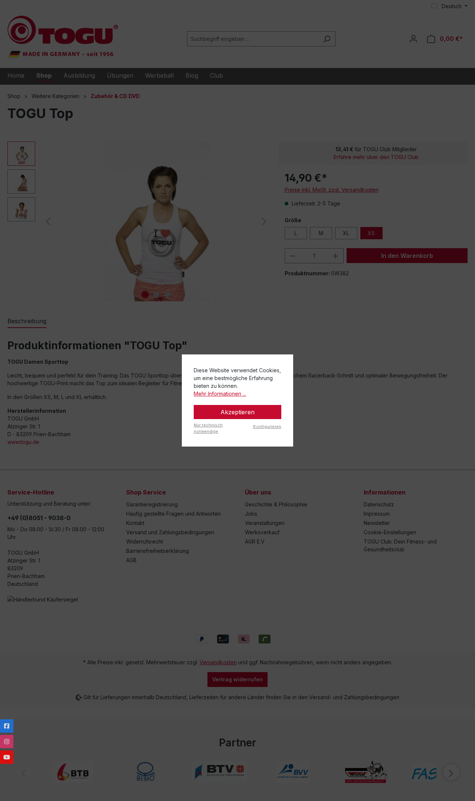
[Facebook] (6, 726)
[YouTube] (6, 757)
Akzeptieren (237, 412)
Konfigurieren (267, 426)
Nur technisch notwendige (208, 428)
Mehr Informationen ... (220, 393)
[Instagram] (6, 741)
